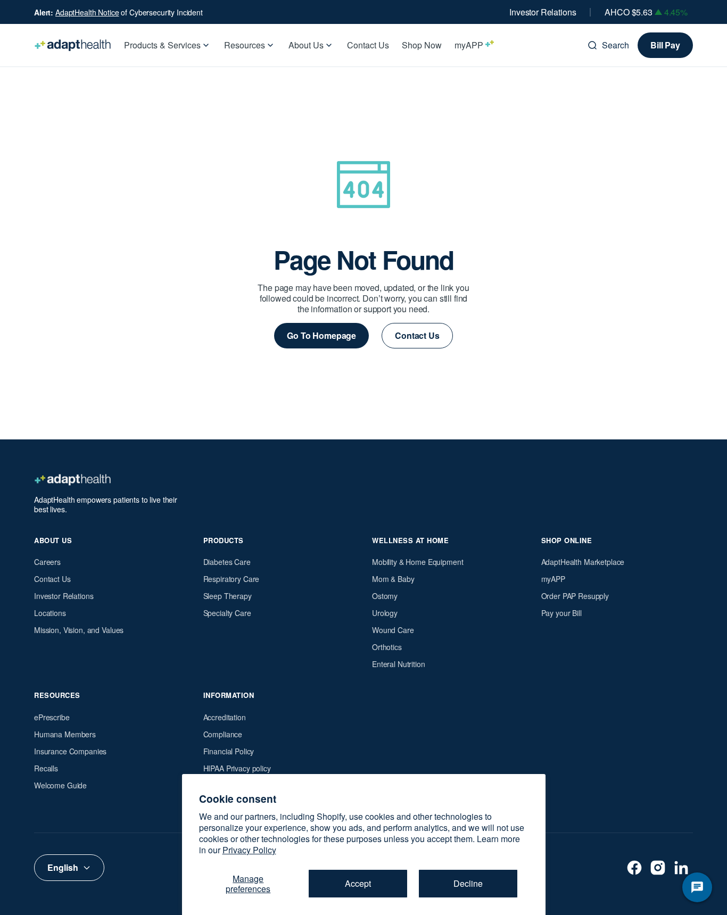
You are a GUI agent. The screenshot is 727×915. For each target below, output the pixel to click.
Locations (50, 613)
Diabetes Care (227, 561)
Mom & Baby (393, 578)
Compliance (223, 734)
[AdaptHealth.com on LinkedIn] (681, 867)
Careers (47, 561)
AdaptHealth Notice (87, 12)
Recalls (46, 768)
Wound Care (393, 630)
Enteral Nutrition (398, 664)
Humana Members (65, 734)
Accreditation (224, 717)
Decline (468, 883)
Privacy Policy (249, 850)
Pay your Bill (561, 613)
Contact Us (52, 578)
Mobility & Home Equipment (418, 561)
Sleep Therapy (227, 595)
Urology (385, 613)
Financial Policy (228, 751)
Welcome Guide (60, 785)
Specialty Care (227, 613)
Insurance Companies (70, 751)
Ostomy (385, 595)
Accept (358, 883)
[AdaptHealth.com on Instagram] (658, 867)
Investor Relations (542, 12)
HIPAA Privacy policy (237, 768)
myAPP (553, 578)
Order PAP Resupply (575, 595)
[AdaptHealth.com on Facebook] (634, 867)
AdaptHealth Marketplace (583, 561)
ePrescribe (52, 717)
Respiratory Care (231, 578)
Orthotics (387, 647)
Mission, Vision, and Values (78, 630)
